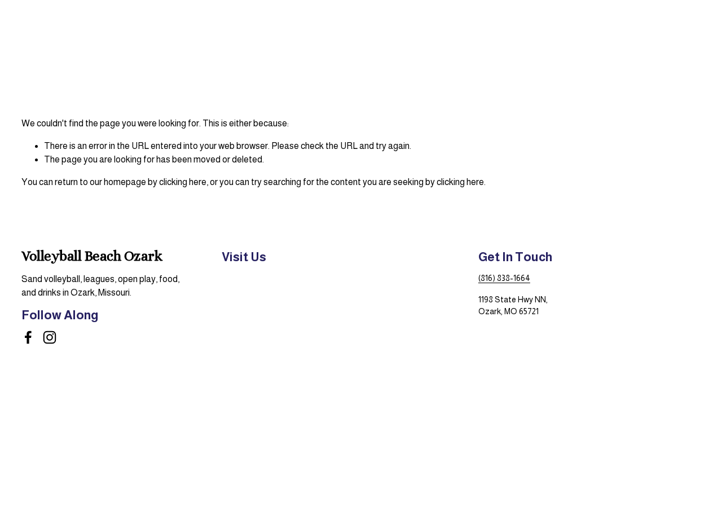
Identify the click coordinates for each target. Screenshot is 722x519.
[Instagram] (49, 337)
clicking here (182, 182)
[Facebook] (28, 337)
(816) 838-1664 (504, 278)
